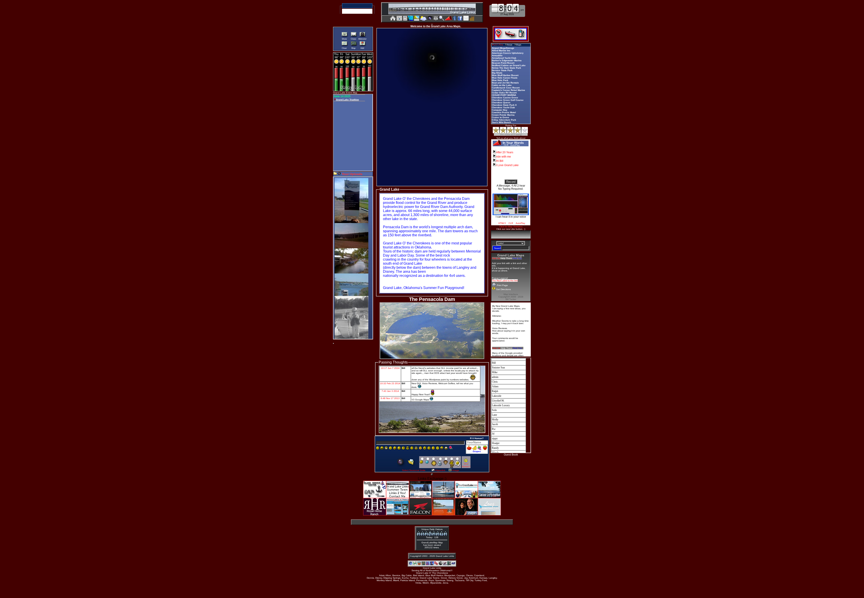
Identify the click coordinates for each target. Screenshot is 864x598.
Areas (509, 45)
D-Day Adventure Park (504, 120)
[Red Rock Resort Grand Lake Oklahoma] (436, 564)
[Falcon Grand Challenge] (420, 514)
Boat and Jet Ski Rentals (505, 82)
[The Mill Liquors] (428, 564)
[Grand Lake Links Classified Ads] (405, 19)
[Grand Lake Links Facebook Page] (459, 19)
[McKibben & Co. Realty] (443, 514)
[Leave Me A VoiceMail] (448, 19)
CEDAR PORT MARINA (504, 95)
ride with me (503, 156)
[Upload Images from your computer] (335, 174)
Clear (344, 48)
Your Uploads (352, 174)
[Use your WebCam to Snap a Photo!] (339, 174)
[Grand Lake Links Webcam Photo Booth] (430, 19)
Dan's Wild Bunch (501, 122)
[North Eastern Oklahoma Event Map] (416, 19)
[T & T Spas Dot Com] (419, 564)
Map (353, 48)
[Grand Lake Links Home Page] (393, 19)
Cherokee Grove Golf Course (508, 100)
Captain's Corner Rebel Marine (508, 90)
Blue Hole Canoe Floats (505, 78)
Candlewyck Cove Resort (506, 87)
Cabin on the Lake (502, 85)
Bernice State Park (502, 70)
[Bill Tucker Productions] (415, 564)
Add (362, 48)
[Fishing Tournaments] (410, 20)
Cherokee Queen (501, 102)
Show (344, 39)
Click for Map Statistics (510, 226)
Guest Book (511, 454)
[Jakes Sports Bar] (440, 564)
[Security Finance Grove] (423, 564)
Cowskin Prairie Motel (504, 112)
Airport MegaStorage (503, 48)
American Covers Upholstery (508, 53)
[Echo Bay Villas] (432, 564)
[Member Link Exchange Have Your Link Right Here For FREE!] (397, 497)
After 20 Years (504, 152)
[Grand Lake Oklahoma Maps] (435, 19)
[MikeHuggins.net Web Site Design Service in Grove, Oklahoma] (420, 497)
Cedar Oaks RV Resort (504, 92)
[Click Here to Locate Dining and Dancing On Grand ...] (499, 37)
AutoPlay (515, 145)
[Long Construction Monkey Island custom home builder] (489, 514)
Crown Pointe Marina (503, 115)
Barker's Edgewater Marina (507, 60)
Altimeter (362, 39)
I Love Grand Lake (507, 165)
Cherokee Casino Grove (505, 97)
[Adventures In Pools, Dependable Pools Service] (453, 564)
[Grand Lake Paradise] (410, 564)
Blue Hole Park (500, 80)
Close (353, 39)
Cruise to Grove (500, 117)
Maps (518, 45)
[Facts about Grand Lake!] (455, 19)
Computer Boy (499, 110)
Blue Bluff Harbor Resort (505, 75)
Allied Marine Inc (501, 50)
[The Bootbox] (449, 564)
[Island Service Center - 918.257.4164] (374, 497)
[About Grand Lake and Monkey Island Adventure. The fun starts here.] (466, 497)
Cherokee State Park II (504, 105)
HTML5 (502, 223)
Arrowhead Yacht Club (504, 58)
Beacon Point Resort (503, 63)
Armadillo (497, 55)
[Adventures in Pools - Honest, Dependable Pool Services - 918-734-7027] (397, 514)
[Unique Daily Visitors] (472, 19)
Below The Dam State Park (506, 68)
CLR (506, 145)
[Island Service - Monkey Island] (445, 564)
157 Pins (498, 44)
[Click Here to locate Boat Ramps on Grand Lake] (510, 37)
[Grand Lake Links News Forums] (399, 19)
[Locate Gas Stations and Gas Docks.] (522, 37)
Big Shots (497, 73)
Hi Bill (499, 160)
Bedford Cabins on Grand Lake (509, 65)
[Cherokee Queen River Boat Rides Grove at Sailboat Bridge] (443, 497)
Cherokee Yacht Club (503, 107)
